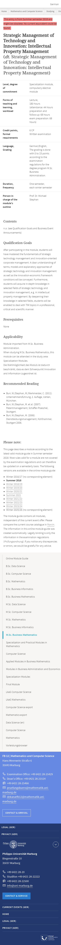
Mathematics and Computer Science (26, 11)
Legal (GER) (8, 827)
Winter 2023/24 (14, 506)
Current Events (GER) (15, 907)
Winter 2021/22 (14, 499)
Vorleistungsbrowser (16, 745)
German (54, 4)
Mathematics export (16, 715)
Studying (50, 11)
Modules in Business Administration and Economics (33, 669)
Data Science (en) (15, 722)
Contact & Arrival (16, 812)
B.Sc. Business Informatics (19, 589)
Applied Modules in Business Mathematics (28, 661)
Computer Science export (19, 707)
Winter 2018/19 (14, 484)
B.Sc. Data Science (15, 566)
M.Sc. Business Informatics (19, 627)
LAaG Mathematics (15, 699)
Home (4, 11)
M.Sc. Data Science (16, 604)
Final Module (13, 684)
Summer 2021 (13, 495)
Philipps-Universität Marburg (14, 844)
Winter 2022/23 (14, 502)
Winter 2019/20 (14, 488)
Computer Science (16, 654)
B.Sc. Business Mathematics (20, 597)
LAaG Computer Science (18, 692)
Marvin (50, 524)
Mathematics (13, 738)
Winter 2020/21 (14, 491)
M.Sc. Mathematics (16, 619)
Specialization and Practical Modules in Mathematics (26, 644)
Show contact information (56, 844)
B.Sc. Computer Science (18, 574)
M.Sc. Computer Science (18, 612)
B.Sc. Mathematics (15, 581)
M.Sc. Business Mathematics (21, 635)
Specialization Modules (18, 677)
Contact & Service (16, 896)
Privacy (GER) (10, 834)
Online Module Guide (17, 558)
